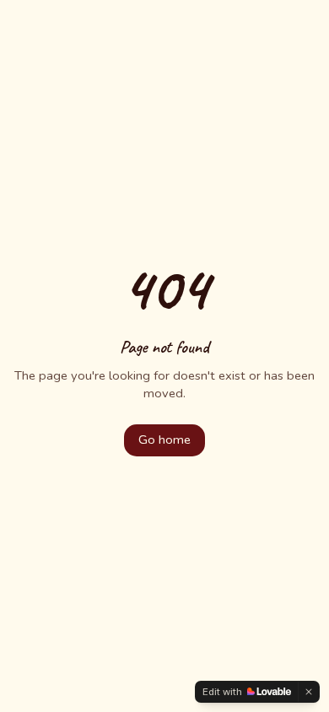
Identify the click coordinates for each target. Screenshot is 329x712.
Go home (164, 439)
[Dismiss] (309, 692)
